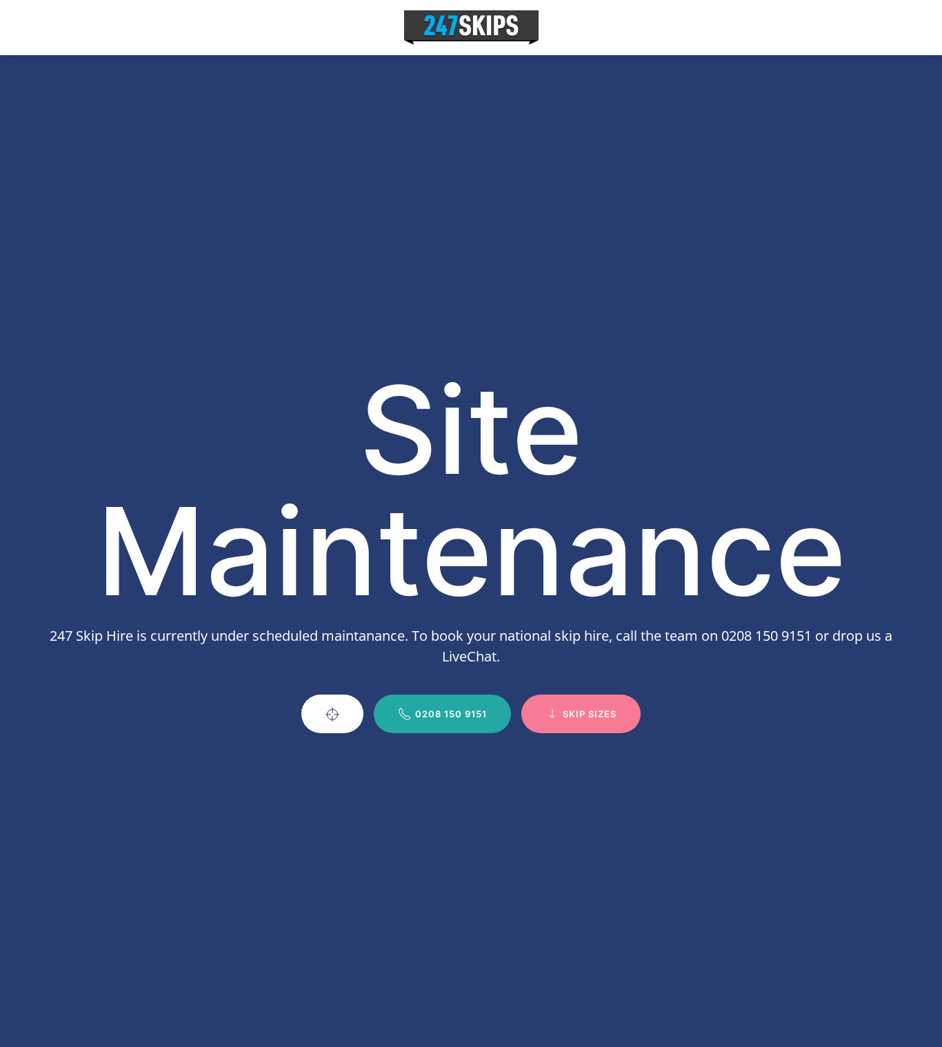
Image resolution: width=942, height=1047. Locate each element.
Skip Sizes (590, 713)
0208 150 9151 (451, 713)
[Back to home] (471, 27)
